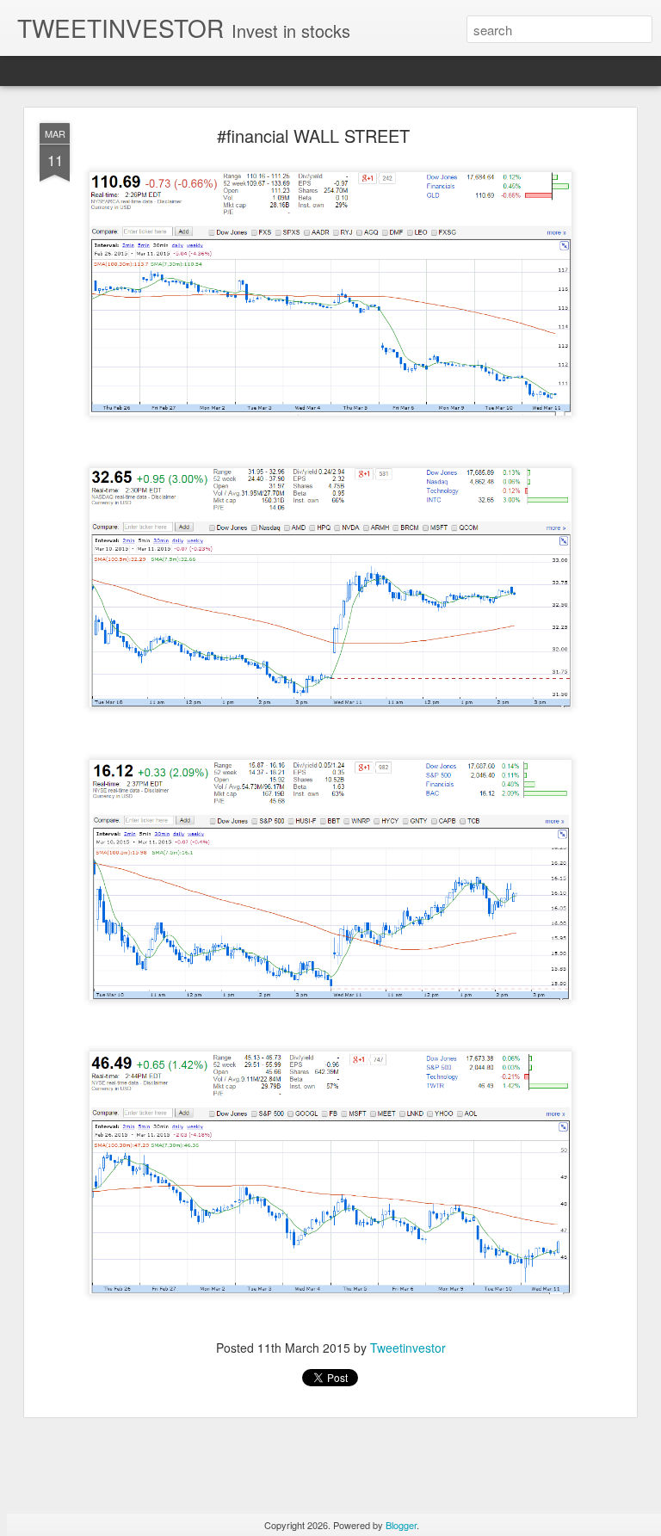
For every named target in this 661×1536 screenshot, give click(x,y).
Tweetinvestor (408, 1347)
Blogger (401, 1525)
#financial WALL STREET (313, 135)
